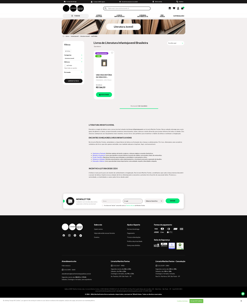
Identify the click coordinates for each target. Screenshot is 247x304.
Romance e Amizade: (99, 159)
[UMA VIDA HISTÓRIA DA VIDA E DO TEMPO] (104, 62)
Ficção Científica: (98, 157)
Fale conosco (66, 265)
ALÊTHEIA (94, 36)
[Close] (241, 301)
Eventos (96, 237)
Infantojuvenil (74, 36)
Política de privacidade (134, 241)
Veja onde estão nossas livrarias (104, 233)
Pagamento (131, 233)
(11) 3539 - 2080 (163, 265)
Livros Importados (119, 16)
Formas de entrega (133, 229)
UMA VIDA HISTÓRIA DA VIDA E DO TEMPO (104, 76)
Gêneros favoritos (152, 201)
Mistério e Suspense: (99, 155)
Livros (67, 36)
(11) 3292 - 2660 (69, 270)
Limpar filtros (73, 81)
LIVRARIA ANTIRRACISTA (142, 16)
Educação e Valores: (99, 161)
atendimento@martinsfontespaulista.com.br (75, 274)
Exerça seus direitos (133, 245)
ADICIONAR (105, 94)
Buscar (105, 8)
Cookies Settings (182, 301)
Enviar (172, 201)
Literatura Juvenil (84, 36)
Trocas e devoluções (133, 237)
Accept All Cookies (196, 301)
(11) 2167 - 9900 (118, 265)
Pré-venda (162, 16)
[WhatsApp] (243, 293)
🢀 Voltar (67, 51)
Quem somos (98, 229)
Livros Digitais (99, 16)
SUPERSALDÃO (178, 16)
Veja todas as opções (70, 68)
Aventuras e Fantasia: (99, 153)
